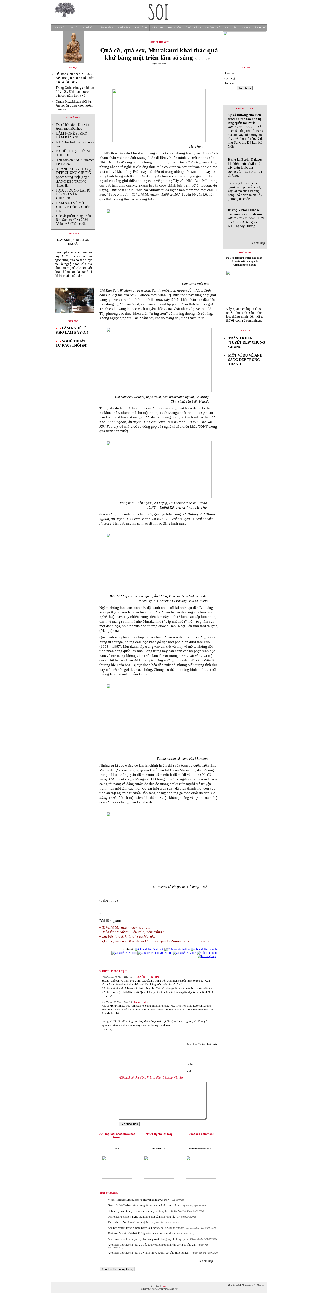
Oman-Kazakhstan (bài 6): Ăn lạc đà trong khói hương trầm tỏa (74, 105)
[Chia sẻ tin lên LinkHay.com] (154, 952)
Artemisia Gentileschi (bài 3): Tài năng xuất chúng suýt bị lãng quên (148, 1239)
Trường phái (213, 28)
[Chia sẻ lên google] (204, 949)
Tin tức (74, 28)
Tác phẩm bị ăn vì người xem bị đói (128, 1222)
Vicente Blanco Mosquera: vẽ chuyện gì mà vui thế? (138, 1199)
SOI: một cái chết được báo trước (117, 1135)
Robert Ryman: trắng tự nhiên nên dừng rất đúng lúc (138, 1211)
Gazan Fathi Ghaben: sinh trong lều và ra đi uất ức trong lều (142, 1205)
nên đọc (73, 321)
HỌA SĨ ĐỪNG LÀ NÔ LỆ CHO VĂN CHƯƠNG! (73, 194)
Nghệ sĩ (87, 28)
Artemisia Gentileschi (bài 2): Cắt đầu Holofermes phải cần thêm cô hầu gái (152, 1244)
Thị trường (175, 28)
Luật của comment (201, 1134)
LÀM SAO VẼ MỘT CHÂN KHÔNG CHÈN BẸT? (73, 207)
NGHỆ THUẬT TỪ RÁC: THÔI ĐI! (72, 343)
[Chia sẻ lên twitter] (177, 949)
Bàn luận (231, 28)
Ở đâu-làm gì (194, 28)
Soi (164, 1286)
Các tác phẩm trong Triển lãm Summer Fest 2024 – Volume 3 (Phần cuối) (73, 219)
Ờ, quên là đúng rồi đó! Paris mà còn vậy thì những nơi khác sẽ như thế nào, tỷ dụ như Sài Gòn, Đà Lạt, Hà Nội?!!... (246, 130)
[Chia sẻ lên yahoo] (124, 952)
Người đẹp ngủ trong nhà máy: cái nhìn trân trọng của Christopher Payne (244, 261)
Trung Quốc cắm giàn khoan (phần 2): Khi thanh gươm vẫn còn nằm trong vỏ (75, 91)
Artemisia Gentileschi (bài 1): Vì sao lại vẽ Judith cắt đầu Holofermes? (149, 1252)
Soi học (246, 28)
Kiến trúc (158, 28)
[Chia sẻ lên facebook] (149, 949)
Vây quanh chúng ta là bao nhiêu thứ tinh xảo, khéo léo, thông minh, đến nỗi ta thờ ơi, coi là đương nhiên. (244, 314)
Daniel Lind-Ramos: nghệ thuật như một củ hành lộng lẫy (141, 1216)
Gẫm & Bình (106, 28)
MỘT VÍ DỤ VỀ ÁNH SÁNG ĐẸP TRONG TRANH (72, 181)
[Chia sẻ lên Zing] (184, 952)
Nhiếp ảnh (124, 28)
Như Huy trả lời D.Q (159, 1134)
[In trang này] (207, 956)
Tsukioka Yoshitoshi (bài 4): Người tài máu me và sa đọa (141, 1233)
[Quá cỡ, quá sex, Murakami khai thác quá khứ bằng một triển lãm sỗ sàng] (73, 316)
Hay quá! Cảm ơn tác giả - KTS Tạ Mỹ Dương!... (246, 218)
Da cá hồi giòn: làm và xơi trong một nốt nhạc (74, 126)
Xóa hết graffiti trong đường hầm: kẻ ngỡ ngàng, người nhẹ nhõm (146, 1227)
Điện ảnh (141, 28)
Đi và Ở (59, 28)
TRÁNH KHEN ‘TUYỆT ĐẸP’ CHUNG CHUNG (74, 170)
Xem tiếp (244, 330)
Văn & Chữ (260, 28)
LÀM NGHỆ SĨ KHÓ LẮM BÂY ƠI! (71, 135)
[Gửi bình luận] (207, 952)
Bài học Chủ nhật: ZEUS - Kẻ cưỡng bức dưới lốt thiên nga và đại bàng (75, 77)
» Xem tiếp (259, 243)
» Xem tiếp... (207, 1261)
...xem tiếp (107, 996)
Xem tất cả (202, 1044)
